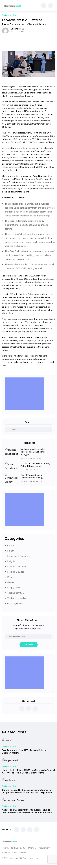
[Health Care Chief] (13, 6)
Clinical (10, 545)
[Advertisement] (25, 393)
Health (10, 550)
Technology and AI (16, 598)
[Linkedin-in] (29, 829)
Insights (11, 561)
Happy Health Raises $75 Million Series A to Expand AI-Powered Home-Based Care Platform (28, 771)
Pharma (11, 577)
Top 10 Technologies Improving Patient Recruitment (35, 464)
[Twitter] (23, 829)
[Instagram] (36, 829)
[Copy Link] (12, 38)
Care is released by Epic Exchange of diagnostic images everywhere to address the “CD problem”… (28, 791)
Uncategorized (15, 603)
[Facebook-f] (16, 829)
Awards (22, 852)
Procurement (44, 847)
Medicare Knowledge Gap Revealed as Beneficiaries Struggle (33, 452)
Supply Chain (13, 587)
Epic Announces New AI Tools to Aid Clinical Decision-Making (24, 751)
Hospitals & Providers (18, 555)
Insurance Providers (17, 566)
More (14, 852)
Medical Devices (15, 571)
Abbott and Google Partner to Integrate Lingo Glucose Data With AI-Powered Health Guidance (27, 811)
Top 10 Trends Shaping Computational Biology (32, 476)
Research (12, 582)
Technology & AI (15, 592)
